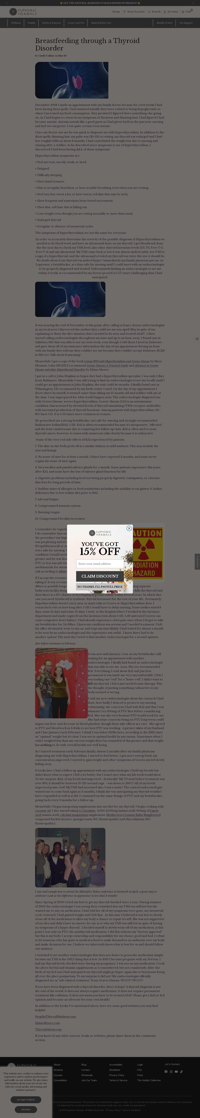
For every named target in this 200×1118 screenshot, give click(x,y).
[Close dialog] (129, 528)
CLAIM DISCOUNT (100, 576)
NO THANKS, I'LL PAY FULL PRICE (100, 586)
